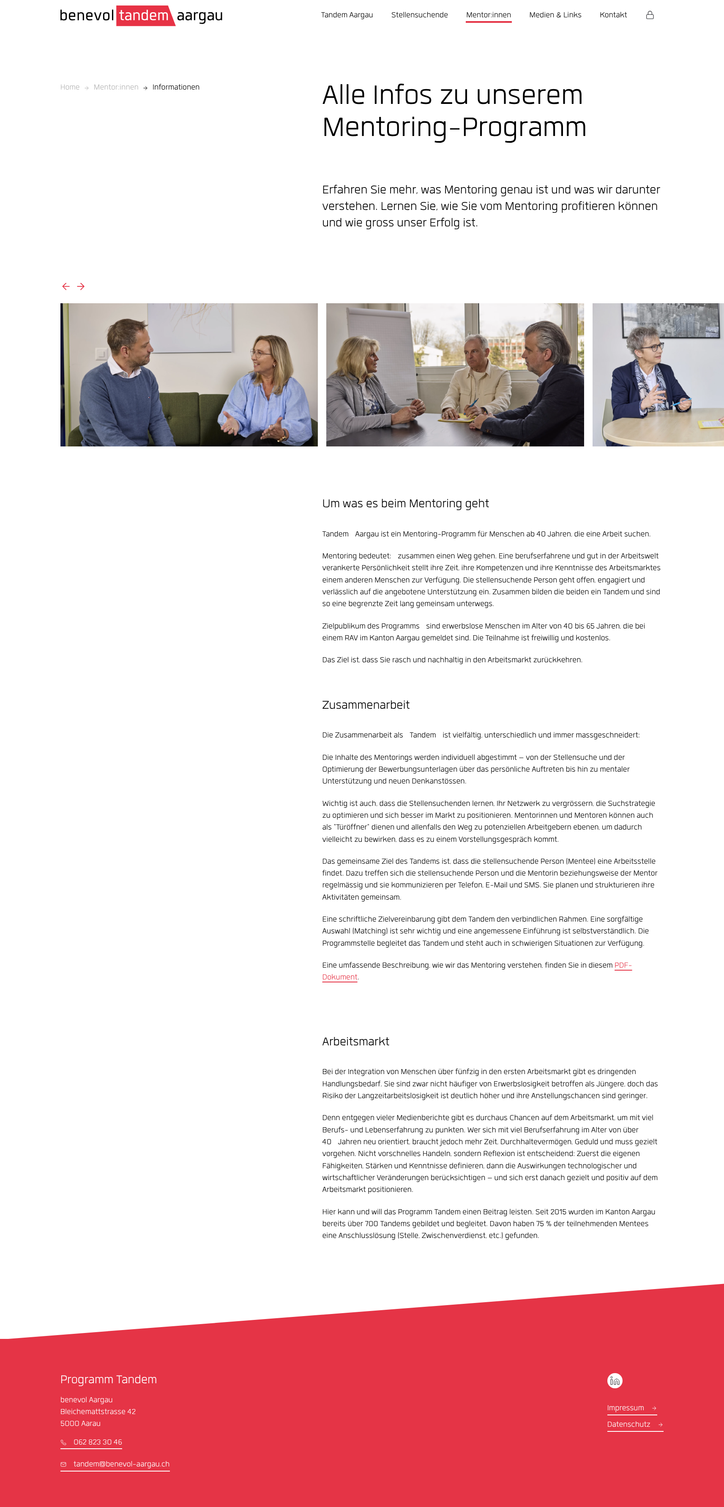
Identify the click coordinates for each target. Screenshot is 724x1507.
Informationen (176, 88)
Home (70, 88)
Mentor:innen (116, 88)
